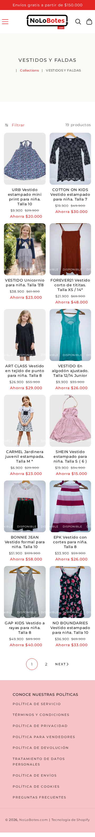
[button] (5, 21)
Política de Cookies (36, 786)
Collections (29, 70)
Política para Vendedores (44, 737)
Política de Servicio (37, 704)
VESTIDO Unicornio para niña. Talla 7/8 (25, 282)
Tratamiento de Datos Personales (39, 762)
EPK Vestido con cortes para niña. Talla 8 (70, 542)
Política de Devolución (41, 748)
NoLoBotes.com (33, 820)
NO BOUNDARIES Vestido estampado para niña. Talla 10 (70, 628)
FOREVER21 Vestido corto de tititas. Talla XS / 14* (70, 285)
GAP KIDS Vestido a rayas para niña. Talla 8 (25, 628)
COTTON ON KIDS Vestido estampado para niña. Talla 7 (70, 194)
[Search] (78, 21)
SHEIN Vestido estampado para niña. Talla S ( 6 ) (70, 456)
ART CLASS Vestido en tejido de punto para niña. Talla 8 (24, 371)
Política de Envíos (35, 775)
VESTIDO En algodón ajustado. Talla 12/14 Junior (70, 371)
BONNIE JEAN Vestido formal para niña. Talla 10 (25, 542)
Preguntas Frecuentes (39, 797)
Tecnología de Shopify (70, 820)
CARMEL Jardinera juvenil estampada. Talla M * (24, 456)
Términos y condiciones (41, 715)
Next (60, 664)
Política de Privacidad (40, 726)
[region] (47, 5)
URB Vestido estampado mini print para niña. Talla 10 (25, 196)
